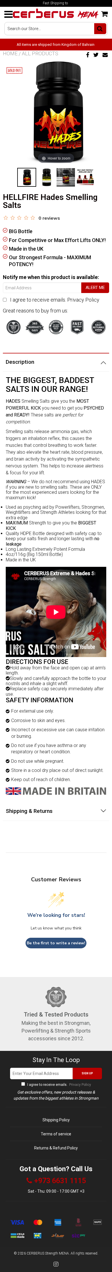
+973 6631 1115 (60, 1181)
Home (10, 53)
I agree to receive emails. (54, 300)
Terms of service (56, 1134)
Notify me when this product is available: (51, 277)
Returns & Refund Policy (56, 1148)
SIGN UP (87, 1073)
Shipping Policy (56, 1120)
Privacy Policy (83, 300)
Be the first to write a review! (56, 943)
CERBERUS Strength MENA (48, 1253)
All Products (40, 53)
